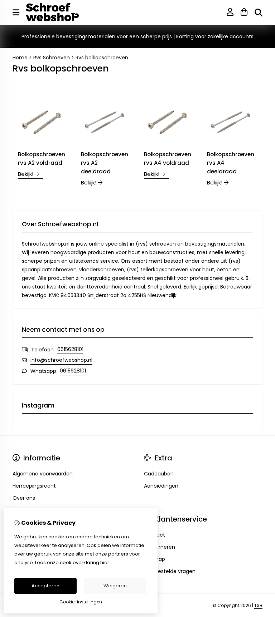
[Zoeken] (258, 12)
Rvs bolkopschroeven (102, 57)
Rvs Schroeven (51, 57)
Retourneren (159, 547)
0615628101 (70, 349)
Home (20, 57)
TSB (258, 605)
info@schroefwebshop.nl (61, 360)
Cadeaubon (159, 473)
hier (104, 562)
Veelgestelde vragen (170, 571)
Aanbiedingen (161, 485)
